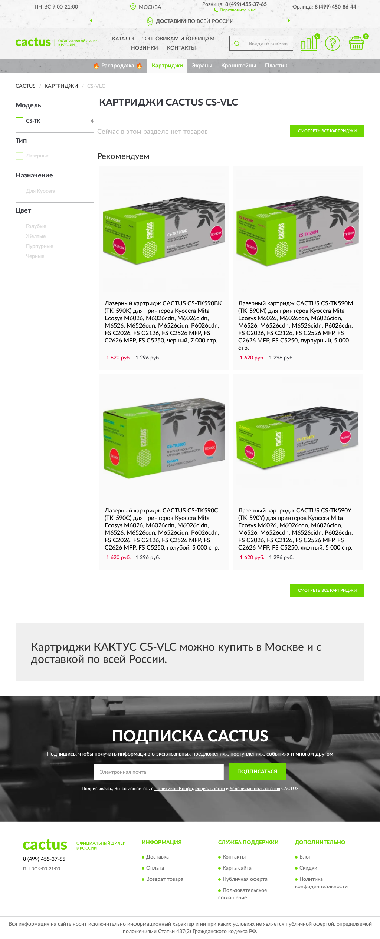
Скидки (308, 868)
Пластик (276, 66)
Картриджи (167, 66)
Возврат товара (164, 879)
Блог (305, 857)
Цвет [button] (23, 211)
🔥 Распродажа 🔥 (118, 66)
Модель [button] (28, 105)
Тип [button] (21, 140)
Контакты (181, 48)
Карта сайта (237, 868)
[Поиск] (236, 43)
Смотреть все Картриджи (327, 131)
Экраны (202, 66)
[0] (356, 43)
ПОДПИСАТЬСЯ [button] (257, 771)
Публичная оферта (245, 879)
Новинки (144, 48)
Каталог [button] (124, 39)
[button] (235, 9)
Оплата (155, 868)
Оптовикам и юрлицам (179, 39)
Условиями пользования (255, 788)
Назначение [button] (34, 175)
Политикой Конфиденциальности (189, 788)
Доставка (157, 857)
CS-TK (33, 121)
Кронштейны (238, 66)
